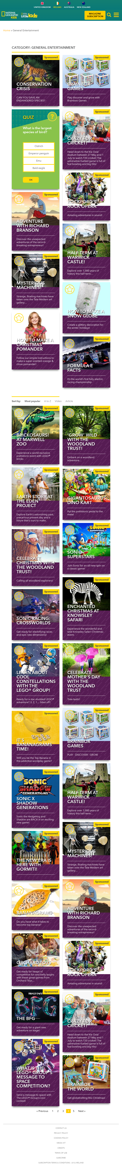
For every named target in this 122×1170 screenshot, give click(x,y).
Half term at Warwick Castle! (82, 257)
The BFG (26, 1018)
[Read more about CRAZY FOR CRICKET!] (86, 126)
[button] (109, 15)
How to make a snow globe (85, 314)
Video (58, 401)
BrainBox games (78, 86)
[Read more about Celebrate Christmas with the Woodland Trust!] (35, 545)
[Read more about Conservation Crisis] (35, 71)
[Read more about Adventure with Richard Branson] (35, 208)
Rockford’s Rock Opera (81, 204)
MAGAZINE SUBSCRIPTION (95, 15)
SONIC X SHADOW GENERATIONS (32, 803)
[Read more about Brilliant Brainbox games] (86, 724)
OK (31, 180)
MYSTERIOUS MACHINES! (31, 285)
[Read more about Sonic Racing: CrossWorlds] (35, 605)
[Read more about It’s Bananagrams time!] (35, 727)
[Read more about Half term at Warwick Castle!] (86, 240)
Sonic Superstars (81, 554)
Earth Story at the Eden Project (35, 501)
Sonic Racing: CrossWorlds (34, 620)
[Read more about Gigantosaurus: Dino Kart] (86, 485)
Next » (81, 1111)
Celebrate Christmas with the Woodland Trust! (36, 565)
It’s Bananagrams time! (34, 744)
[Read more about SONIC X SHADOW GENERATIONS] (35, 786)
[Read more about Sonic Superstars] (86, 539)
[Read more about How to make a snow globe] (86, 299)
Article (69, 401)
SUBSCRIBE (61, 1158)
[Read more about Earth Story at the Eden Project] (35, 484)
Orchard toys (34, 962)
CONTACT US (61, 1128)
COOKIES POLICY (61, 1138)
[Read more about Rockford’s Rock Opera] (86, 189)
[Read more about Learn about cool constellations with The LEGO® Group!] (35, 660)
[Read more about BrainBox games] (86, 71)
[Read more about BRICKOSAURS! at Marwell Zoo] (35, 422)
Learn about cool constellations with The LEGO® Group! (36, 681)
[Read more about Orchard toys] (35, 950)
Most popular (32, 401)
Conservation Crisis (34, 86)
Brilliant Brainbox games (78, 741)
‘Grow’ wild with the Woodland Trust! (82, 441)
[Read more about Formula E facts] (86, 353)
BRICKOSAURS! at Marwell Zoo (33, 439)
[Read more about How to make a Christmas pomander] (35, 327)
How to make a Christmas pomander (35, 344)
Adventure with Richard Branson (33, 226)
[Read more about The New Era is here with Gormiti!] (35, 847)
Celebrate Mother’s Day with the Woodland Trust (83, 681)
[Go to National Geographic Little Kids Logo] (29, 15)
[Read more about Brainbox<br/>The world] (86, 1072)
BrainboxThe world (80, 1087)
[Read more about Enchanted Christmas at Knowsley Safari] (86, 594)
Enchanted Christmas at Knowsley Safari (83, 613)
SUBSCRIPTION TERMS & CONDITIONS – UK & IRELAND (61, 1163)
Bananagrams (34, 912)
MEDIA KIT (61, 1143)
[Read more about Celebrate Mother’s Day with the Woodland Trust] (86, 660)
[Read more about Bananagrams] (35, 900)
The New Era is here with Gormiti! (34, 865)
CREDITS (61, 1148)
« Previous (42, 1111)
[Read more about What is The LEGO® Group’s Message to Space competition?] (35, 1055)
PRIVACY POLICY (61, 1133)
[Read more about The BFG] (35, 1006)
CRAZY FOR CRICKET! (79, 141)
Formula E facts (80, 368)
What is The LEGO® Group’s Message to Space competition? (34, 1077)
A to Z (47, 401)
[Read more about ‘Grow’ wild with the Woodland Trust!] (86, 422)
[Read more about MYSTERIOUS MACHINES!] (35, 270)
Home (6, 30)
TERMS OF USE (61, 1153)
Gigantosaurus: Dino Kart (87, 500)
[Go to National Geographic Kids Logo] (10, 15)
